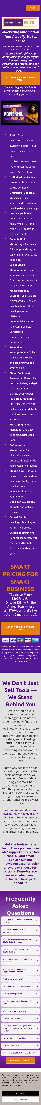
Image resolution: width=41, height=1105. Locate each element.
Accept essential (20, 1099)
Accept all (20, 1093)
